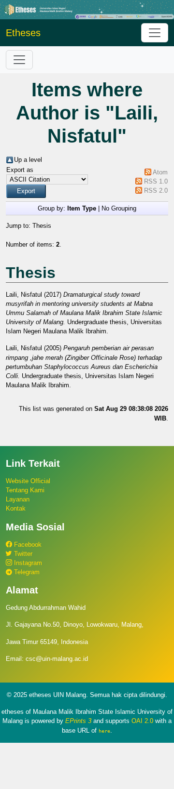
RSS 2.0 (156, 190)
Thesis (41, 225)
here (104, 731)
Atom (160, 172)
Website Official (28, 481)
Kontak (16, 508)
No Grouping (119, 208)
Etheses (23, 32)
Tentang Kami (25, 490)
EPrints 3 (78, 720)
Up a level (28, 159)
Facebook (27, 544)
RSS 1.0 (156, 181)
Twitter (22, 553)
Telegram (26, 572)
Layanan (17, 499)
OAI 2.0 (142, 720)
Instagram (27, 562)
